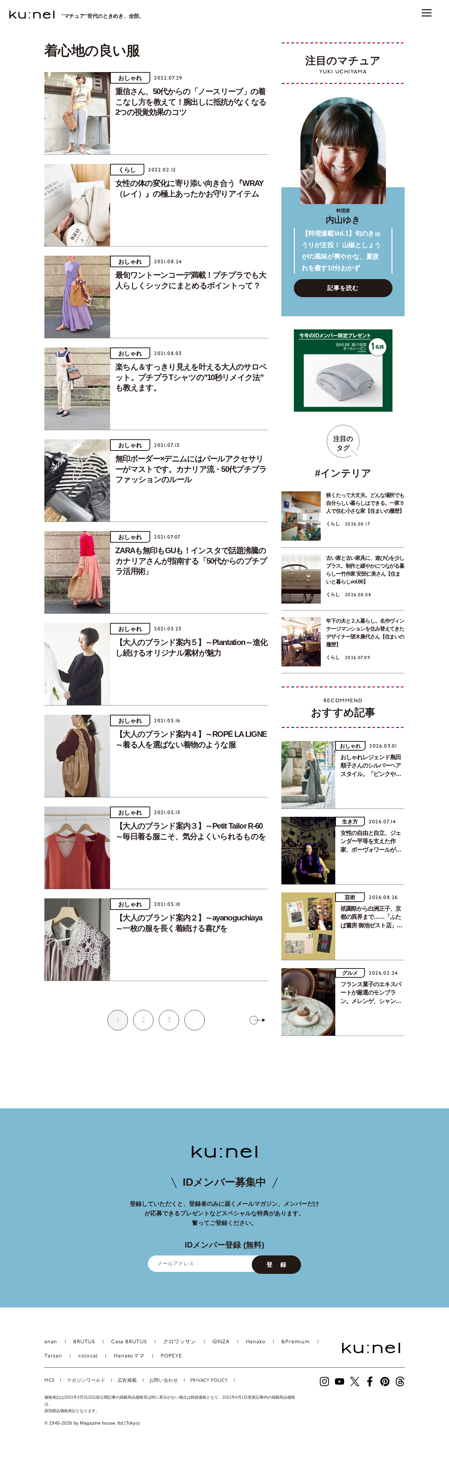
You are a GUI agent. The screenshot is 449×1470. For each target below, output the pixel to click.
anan (50, 1342)
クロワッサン (179, 1342)
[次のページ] (257, 1020)
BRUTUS (84, 1342)
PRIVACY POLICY (209, 1380)
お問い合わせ (163, 1380)
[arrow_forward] (324, 1381)
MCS (49, 1380)
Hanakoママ (129, 1356)
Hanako (256, 1342)
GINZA (221, 1342)
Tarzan (53, 1356)
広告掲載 (127, 1380)
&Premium (295, 1342)
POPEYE (171, 1356)
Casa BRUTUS (129, 1342)
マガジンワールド (86, 1380)
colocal (88, 1356)
